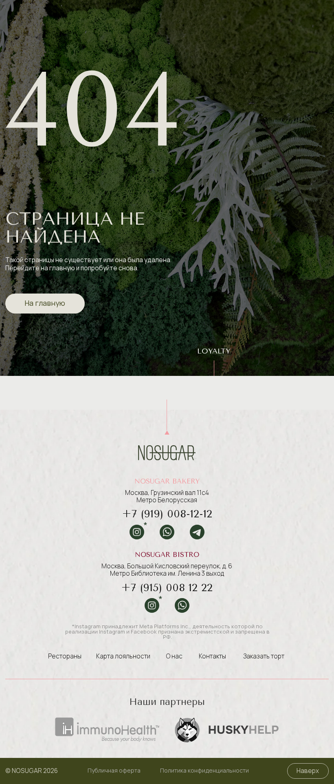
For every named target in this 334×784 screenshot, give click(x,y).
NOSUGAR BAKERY (167, 481)
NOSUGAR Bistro (167, 555)
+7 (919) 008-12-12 (167, 514)
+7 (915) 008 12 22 (167, 587)
